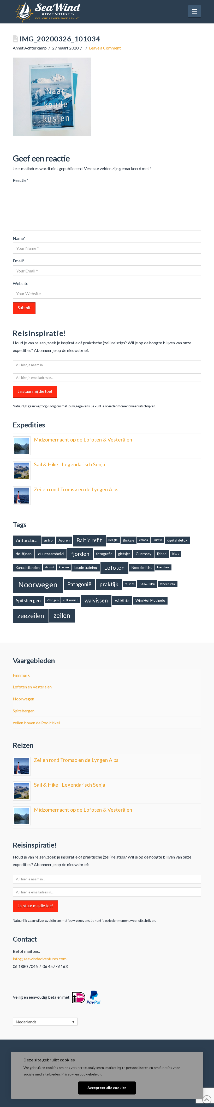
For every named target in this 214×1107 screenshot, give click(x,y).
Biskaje (128, 540)
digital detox (177, 540)
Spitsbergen (28, 600)
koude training (85, 567)
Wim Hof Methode (150, 600)
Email (19, 260)
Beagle (113, 540)
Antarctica (27, 540)
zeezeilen (30, 615)
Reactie (20, 180)
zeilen (62, 615)
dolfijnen (24, 553)
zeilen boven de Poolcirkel (36, 722)
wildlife (122, 600)
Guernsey (143, 553)
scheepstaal (168, 584)
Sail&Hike (147, 584)
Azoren (64, 540)
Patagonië (79, 584)
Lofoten (114, 567)
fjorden (80, 554)
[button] (194, 11)
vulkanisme (70, 600)
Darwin (157, 540)
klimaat (49, 567)
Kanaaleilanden (27, 567)
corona (143, 540)
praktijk (108, 584)
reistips (129, 584)
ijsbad (162, 553)
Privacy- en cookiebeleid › (81, 1074)
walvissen (96, 600)
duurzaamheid (51, 553)
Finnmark (21, 675)
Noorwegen (38, 584)
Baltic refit (89, 540)
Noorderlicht (142, 567)
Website (20, 283)
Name (19, 238)
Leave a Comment (105, 47)
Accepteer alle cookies (107, 1088)
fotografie (104, 553)
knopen (64, 567)
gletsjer (124, 553)
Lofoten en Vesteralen (32, 686)
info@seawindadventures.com (40, 958)
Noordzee (163, 567)
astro (48, 540)
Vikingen (53, 600)
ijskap (175, 553)
